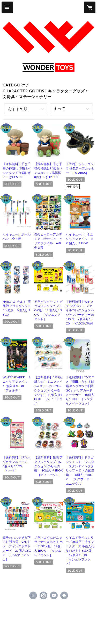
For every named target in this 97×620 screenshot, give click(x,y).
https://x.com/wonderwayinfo (33, 595)
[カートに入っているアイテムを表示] (89, 7)
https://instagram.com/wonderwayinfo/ (43, 595)
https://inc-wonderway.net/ (64, 595)
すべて (59, 108)
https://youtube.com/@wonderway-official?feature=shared (54, 595)
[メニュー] (7, 7)
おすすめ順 (17, 108)
